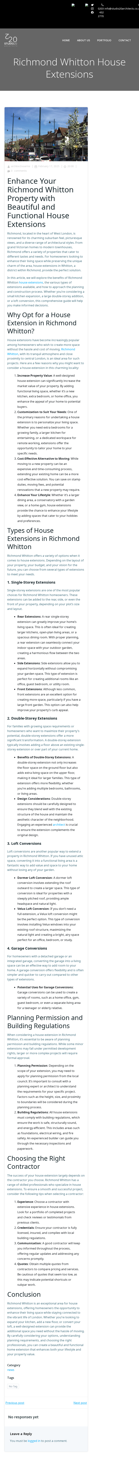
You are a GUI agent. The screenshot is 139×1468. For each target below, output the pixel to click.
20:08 (70, 166)
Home (66, 40)
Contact (125, 40)
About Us (83, 40)
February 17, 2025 (48, 166)
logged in (34, 1441)
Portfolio (104, 40)
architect (59, 825)
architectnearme (20, 166)
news (10, 1370)
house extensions (31, 282)
